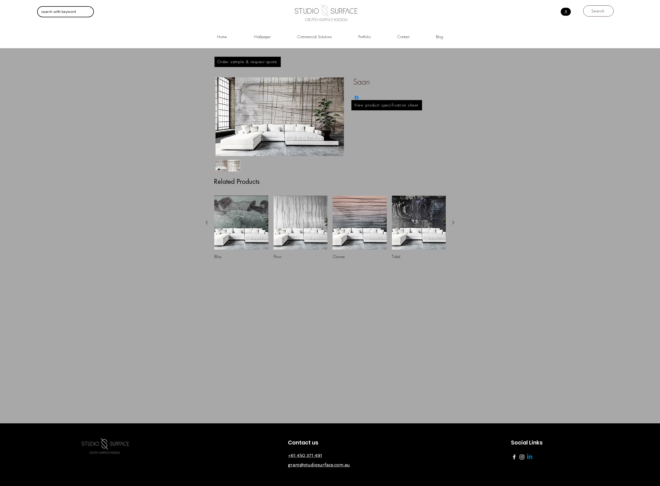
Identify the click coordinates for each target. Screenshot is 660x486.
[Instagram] (522, 457)
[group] (330, 227)
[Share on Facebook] (356, 98)
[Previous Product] (207, 222)
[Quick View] (241, 223)
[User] (566, 12)
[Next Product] (453, 222)
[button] (314, 35)
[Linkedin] (529, 457)
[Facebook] (514, 457)
